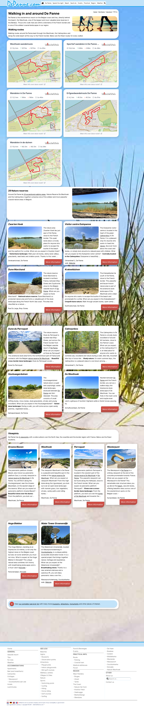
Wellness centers (46, 673)
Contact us (110, 682)
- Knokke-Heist (79, 689)
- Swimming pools (47, 683)
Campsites (11, 674)
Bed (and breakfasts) (15, 671)
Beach (67, 3)
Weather (100, 3)
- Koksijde (109, 667)
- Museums (44, 657)
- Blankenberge (79, 695)
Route (75, 657)
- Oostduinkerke (112, 664)
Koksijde (22, 568)
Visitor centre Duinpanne (78, 224)
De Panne (48, 3)
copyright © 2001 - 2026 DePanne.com (32, 704)
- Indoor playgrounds (48, 667)
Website (72, 263)
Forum (75, 668)
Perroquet (79, 447)
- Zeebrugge (78, 692)
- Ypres (76, 682)
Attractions (44, 662)
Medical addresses (80, 665)
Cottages (10, 676)
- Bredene (109, 651)
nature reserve (39, 358)
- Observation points (48, 659)
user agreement (11, 704)
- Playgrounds (45, 665)
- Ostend (109, 654)
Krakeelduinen (72, 269)
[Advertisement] (128, 61)
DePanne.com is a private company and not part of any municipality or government (41, 702)
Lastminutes (12, 687)
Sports (42, 680)
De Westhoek (72, 374)
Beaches (43, 652)
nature (102, 246)
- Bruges (76, 676)
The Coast (77, 684)
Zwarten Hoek (15, 224)
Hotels (9, 684)
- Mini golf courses (47, 670)
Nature (42, 678)
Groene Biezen (16, 447)
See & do (73, 3)
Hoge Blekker (15, 523)
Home (9, 648)
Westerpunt (113, 447)
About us (109, 676)
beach (120, 486)
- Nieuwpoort (12, 679)
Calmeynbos (71, 328)
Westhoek (46, 447)
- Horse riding (45, 691)
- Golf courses (45, 694)
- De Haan (110, 648)
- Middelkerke (111, 656)
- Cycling (43, 686)
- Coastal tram (78, 662)
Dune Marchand (16, 269)
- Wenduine (77, 697)
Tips (9, 657)
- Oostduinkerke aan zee (16, 682)
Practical (87, 3)
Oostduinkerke (46, 552)
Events (80, 3)
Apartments (11, 668)
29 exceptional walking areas (35, 194)
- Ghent (76, 679)
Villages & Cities (46, 675)
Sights (42, 654)
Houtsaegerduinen (18, 374)
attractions (65, 604)
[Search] (105, 3)
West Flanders (78, 674)
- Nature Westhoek (113, 669)
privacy (19, 704)
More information (53, 262)
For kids (10, 660)
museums (56, 604)
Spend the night (58, 3)
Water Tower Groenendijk (54, 523)
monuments (74, 604)
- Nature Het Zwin (80, 687)
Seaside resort (12, 655)
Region (93, 3)
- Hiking (43, 688)
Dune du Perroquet (18, 328)
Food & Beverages (80, 648)
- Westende (110, 659)
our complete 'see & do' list (29, 604)
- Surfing (43, 696)
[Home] (42, 3)
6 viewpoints (24, 437)
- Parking (76, 660)
